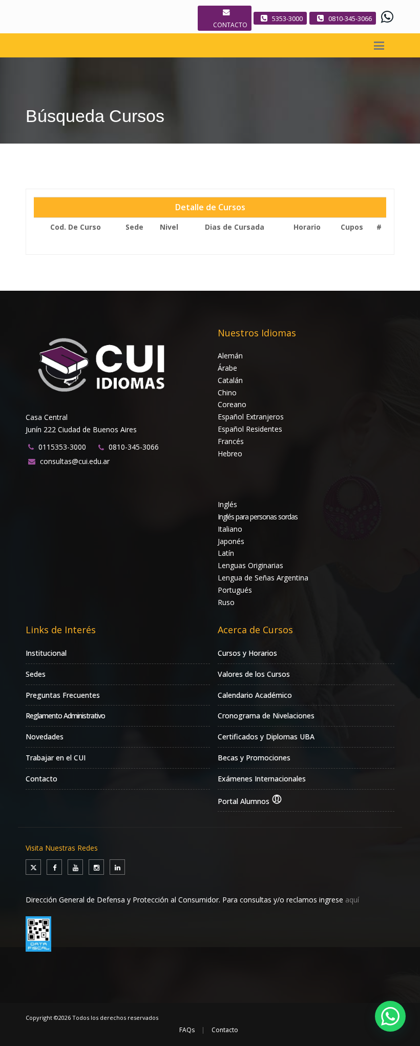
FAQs (187, 1029)
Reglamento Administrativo (65, 715)
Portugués (235, 590)
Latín (226, 553)
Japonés (231, 541)
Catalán (230, 380)
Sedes (36, 674)
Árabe (227, 368)
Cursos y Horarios (247, 653)
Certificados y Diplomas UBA (266, 736)
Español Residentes (250, 429)
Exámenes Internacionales (262, 778)
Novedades (45, 736)
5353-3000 (287, 18)
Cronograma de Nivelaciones (266, 715)
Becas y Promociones (254, 757)
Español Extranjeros (251, 416)
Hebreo (230, 453)
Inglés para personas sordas (258, 516)
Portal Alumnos (244, 801)
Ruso (226, 602)
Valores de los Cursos (254, 674)
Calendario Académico (255, 695)
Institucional (46, 653)
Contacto (41, 778)
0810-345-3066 (350, 18)
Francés (231, 441)
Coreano (232, 404)
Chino (227, 392)
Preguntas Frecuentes (63, 695)
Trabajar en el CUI (56, 757)
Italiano (230, 529)
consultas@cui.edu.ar (75, 461)
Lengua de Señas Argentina (263, 577)
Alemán (230, 355)
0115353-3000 (62, 447)
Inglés (227, 504)
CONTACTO (230, 25)
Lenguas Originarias (250, 565)
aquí (352, 899)
